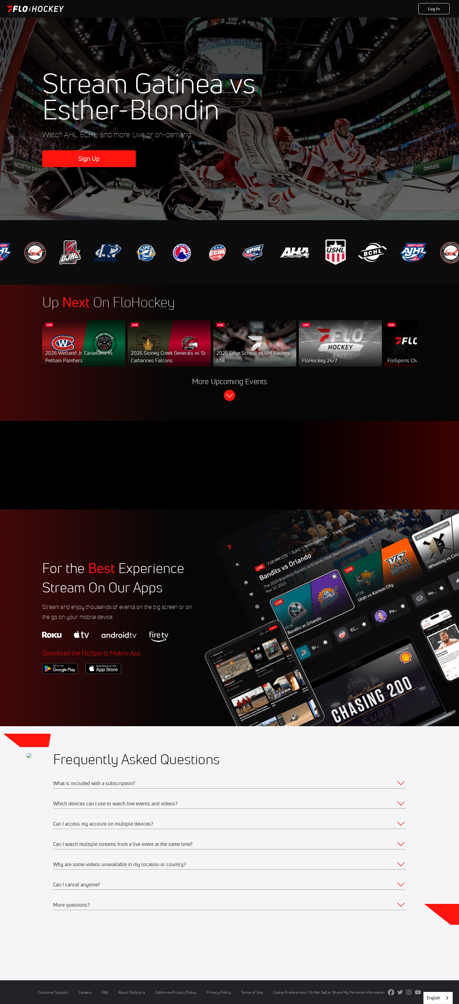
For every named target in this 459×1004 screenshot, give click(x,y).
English (433, 997)
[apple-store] (103, 684)
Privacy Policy (218, 992)
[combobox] (438, 998)
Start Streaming (83, 349)
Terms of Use (252, 992)
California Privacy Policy (175, 992)
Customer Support (53, 992)
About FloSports (131, 992)
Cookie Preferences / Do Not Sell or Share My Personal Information (329, 992)
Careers (85, 992)
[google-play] (60, 684)
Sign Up (89, 158)
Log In (434, 9)
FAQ (104, 992)
